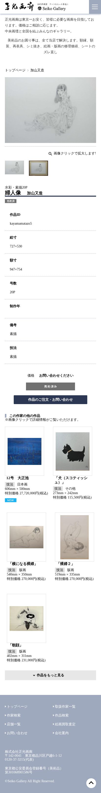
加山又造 (37, 70)
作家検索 (14, 715)
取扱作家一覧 (65, 706)
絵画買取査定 (65, 724)
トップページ (15, 70)
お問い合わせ (17, 733)
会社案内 (62, 733)
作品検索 (62, 715)
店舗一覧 (14, 724)
